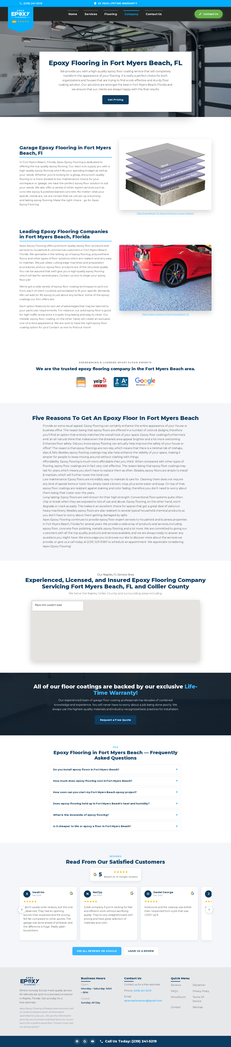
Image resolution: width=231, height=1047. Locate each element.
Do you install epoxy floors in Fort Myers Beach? (86, 769)
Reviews (176, 985)
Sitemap (198, 1007)
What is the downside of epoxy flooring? (81, 814)
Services (91, 14)
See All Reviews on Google (97, 951)
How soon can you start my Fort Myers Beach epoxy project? (95, 792)
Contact (175, 1007)
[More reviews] (209, 909)
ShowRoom (178, 997)
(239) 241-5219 (33, 3)
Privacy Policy (201, 991)
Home (72, 14)
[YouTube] (93, 1041)
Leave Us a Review (141, 951)
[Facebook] (77, 1041)
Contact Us (154, 14)
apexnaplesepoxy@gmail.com (143, 1000)
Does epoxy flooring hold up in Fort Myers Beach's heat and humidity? (101, 803)
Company (131, 14)
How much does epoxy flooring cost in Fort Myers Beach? (92, 780)
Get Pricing (115, 99)
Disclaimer (199, 985)
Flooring (111, 14)
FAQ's (174, 991)
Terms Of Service (198, 999)
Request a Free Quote (115, 719)
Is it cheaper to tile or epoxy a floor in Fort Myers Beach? (92, 826)
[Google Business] (85, 1041)
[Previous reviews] (22, 909)
